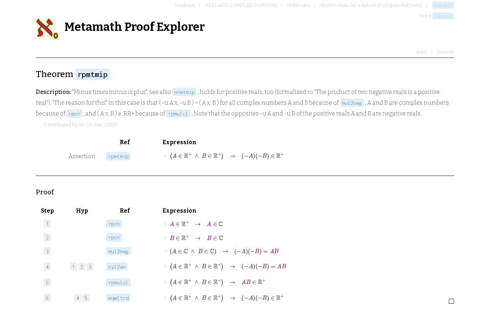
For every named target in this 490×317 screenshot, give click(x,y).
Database (184, 5)
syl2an (117, 267)
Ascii (421, 52)
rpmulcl (178, 113)
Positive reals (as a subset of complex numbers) (371, 5)
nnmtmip (184, 92)
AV (81, 125)
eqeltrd (118, 298)
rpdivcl (443, 16)
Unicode (445, 52)
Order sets (298, 5)
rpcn (74, 113)
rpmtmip (443, 5)
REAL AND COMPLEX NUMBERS (241, 5)
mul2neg (352, 103)
